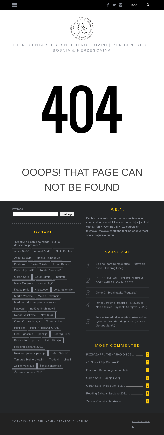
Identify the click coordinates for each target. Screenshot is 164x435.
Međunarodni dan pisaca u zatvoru (36, 302)
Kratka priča (21, 289)
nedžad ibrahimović (42, 308)
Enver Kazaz (61, 264)
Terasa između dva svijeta (121, 321)
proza (35, 340)
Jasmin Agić (45, 283)
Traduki (54, 359)
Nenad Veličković (25, 315)
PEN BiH (19, 327)
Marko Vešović (23, 296)
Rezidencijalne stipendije (29, 353)
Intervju (60, 276)
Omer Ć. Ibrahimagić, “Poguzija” (116, 292)
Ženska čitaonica (50, 365)
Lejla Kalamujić (63, 289)
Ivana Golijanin (23, 283)
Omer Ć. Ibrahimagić (27, 321)
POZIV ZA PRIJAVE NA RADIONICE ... (110, 354)
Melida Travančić (48, 296)
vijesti (67, 359)
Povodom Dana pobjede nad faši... (108, 370)
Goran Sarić (21, 276)
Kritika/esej (41, 289)
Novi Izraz (47, 315)
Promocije (20, 340)
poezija (42, 333)
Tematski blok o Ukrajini (29, 359)
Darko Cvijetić (39, 264)
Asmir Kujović (22, 257)
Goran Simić (42, 276)
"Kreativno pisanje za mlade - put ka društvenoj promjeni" (37, 243)
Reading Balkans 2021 (28, 346)
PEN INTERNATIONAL (44, 327)
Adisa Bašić (21, 251)
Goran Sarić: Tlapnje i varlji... (104, 377)
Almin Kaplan (63, 251)
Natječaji (19, 308)
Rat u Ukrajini (52, 340)
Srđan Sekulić (59, 353)
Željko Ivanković (24, 365)
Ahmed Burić (42, 251)
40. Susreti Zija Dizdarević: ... (104, 362)
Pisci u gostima (23, 333)
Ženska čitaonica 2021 (28, 372)
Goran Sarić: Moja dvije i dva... (105, 385)
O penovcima (54, 321)
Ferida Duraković (50, 270)
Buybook (19, 264)
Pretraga (17, 208)
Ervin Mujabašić (24, 270)
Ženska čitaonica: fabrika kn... (105, 401)
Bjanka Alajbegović (48, 257)
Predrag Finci (61, 333)
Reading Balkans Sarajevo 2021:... (108, 393)
